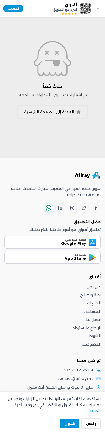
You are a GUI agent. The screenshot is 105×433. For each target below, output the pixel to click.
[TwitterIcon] (84, 208)
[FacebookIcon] (96, 208)
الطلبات (94, 303)
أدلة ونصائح (90, 295)
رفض (91, 423)
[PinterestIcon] (60, 208)
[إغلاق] (98, 8)
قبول (69, 423)
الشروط (95, 335)
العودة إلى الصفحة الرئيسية (49, 112)
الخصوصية (91, 344)
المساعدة (92, 311)
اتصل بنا (93, 319)
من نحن (94, 286)
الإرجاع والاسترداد (87, 327)
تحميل (13, 8)
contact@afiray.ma (75, 378)
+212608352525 (79, 370)
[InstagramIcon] (72, 208)
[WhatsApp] (48, 208)
